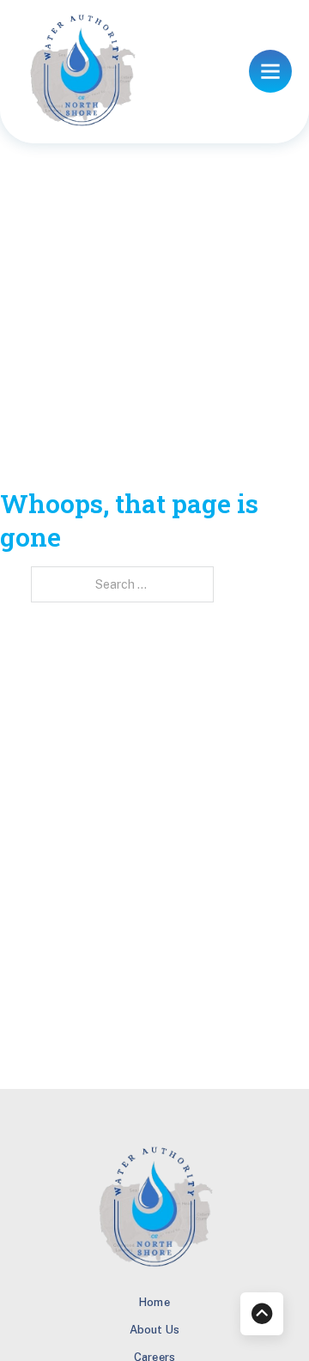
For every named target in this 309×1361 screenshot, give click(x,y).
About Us (155, 1329)
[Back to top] (261, 1313)
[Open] (270, 71)
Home (154, 1302)
